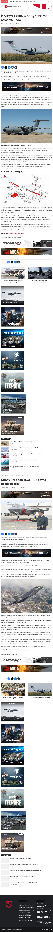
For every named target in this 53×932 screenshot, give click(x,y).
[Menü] (1, 7)
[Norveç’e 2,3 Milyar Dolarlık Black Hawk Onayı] (5, 443)
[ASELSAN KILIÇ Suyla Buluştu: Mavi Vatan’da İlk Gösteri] (5, 462)
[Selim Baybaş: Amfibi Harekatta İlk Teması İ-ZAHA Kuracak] (5, 468)
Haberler (9, 11)
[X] (5, 67)
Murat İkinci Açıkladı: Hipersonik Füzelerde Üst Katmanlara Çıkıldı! (26, 454)
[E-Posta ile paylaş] (15, 67)
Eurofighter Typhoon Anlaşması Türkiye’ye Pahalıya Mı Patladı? (23, 1)
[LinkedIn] (9, 67)
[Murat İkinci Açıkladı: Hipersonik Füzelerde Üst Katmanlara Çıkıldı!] (5, 455)
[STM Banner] (26, 87)
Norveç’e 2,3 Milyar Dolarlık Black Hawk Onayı (21, 441)
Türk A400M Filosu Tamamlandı (16, 233)
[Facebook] (2, 67)
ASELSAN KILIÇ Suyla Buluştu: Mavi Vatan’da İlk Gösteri (23, 460)
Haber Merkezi (5, 23)
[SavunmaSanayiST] (26, 6)
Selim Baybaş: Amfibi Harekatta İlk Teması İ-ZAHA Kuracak (24, 466)
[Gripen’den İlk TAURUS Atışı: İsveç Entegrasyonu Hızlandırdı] (5, 449)
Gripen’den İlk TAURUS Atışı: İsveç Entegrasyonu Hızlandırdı (24, 448)
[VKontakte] (12, 67)
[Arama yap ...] (51, 7)
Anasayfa (4, 11)
